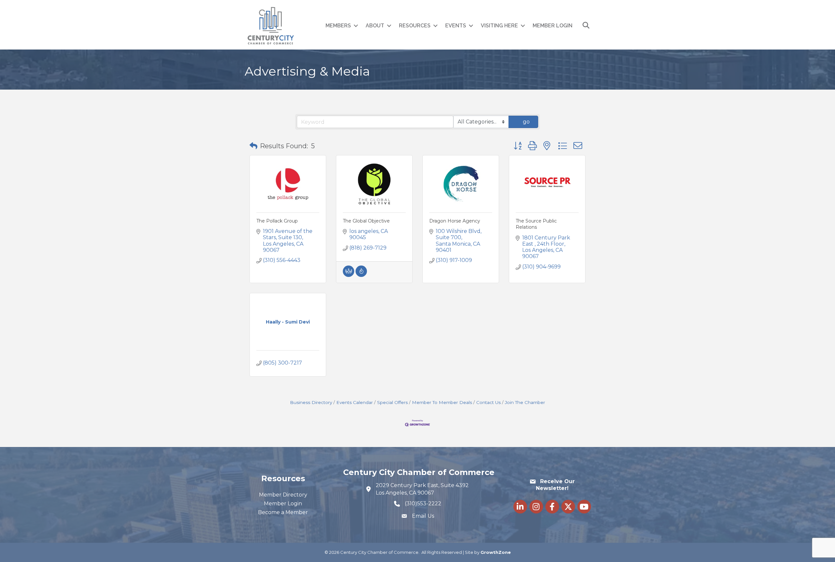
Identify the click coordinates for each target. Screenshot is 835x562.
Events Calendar (354, 402)
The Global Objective (366, 221)
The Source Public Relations (536, 224)
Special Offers (392, 402)
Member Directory (283, 495)
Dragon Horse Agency (454, 221)
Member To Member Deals (442, 402)
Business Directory (311, 402)
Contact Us (488, 402)
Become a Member (283, 512)
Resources (415, 25)
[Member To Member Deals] (348, 275)
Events (455, 25)
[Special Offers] (361, 275)
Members (338, 25)
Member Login (552, 25)
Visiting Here (499, 25)
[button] (253, 146)
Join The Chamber (525, 402)
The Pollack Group (277, 221)
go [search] (526, 122)
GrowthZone (495, 552)
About (375, 25)
